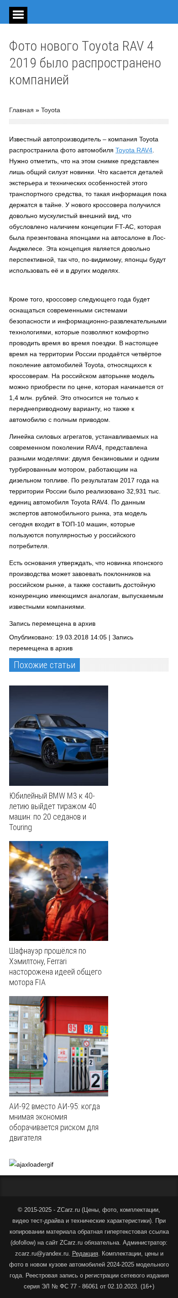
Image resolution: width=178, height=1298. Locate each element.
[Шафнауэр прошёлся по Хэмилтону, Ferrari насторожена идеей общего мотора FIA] (61, 891)
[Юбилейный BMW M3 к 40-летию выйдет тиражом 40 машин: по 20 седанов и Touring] (61, 735)
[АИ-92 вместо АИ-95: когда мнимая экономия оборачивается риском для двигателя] (61, 1046)
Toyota (50, 110)
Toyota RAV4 (133, 150)
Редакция (85, 1253)
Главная (21, 110)
